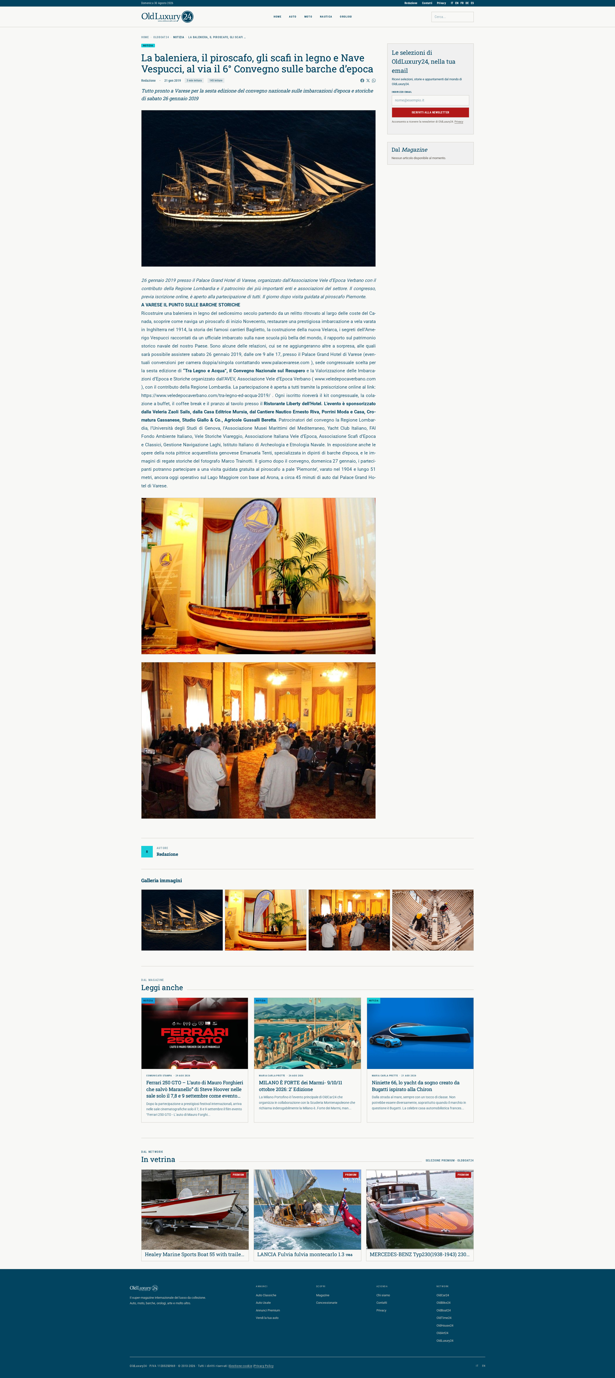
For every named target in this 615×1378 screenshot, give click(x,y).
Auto (292, 16)
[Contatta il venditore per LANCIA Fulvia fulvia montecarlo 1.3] (260, 1176)
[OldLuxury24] (167, 17)
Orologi (346, 16)
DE (467, 3)
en (483, 1365)
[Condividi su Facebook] (362, 80)
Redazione (411, 3)
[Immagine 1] (182, 920)
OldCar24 (443, 1295)
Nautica (326, 16)
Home (277, 16)
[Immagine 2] (266, 920)
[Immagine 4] (433, 920)
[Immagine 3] (349, 920)
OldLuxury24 (445, 1340)
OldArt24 (442, 1333)
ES (472, 3)
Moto (308, 16)
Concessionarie (326, 1302)
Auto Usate (263, 1302)
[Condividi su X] (368, 80)
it (477, 1365)
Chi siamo (383, 1295)
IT (452, 3)
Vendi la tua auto (267, 1318)
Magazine (322, 1295)
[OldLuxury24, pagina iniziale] (144, 1288)
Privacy (441, 3)
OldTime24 (444, 1318)
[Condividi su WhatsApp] (374, 80)
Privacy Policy (264, 1366)
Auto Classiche (266, 1295)
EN (456, 3)
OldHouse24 (445, 1325)
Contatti (427, 3)
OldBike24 (443, 1302)
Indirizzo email (402, 92)
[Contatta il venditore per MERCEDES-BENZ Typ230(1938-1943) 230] (373, 1176)
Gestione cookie (240, 1366)
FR (462, 3)
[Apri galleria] (258, 188)
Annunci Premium (268, 1310)
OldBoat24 (161, 37)
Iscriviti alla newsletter (430, 112)
